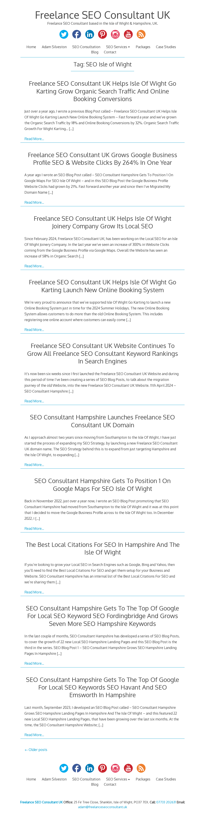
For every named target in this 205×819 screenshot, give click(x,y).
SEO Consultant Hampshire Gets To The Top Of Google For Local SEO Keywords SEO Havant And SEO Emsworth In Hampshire (102, 687)
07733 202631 (166, 802)
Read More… (34, 138)
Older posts (38, 749)
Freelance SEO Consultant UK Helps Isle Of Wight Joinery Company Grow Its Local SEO (102, 222)
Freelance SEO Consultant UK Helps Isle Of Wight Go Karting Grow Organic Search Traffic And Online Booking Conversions (102, 91)
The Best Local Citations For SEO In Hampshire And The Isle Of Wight (103, 548)
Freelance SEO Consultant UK (102, 14)
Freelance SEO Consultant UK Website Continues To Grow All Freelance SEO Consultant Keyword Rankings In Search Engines (102, 353)
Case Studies (166, 47)
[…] (71, 128)
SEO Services (116, 47)
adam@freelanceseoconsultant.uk (102, 807)
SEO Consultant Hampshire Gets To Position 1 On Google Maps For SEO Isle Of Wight (102, 484)
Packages (143, 47)
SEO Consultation (86, 47)
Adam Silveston (54, 47)
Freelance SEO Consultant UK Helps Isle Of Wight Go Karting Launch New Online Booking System (102, 285)
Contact (110, 52)
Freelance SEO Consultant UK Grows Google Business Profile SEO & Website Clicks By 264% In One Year (102, 158)
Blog (94, 52)
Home (31, 47)
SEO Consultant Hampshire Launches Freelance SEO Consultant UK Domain (102, 420)
